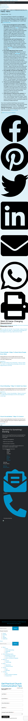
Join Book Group (9, 666)
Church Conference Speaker (11, 658)
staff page (17, 53)
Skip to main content (13, 0)
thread (4, 633)
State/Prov (4, 707)
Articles (8, 451)
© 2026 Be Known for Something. (14, 621)
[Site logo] (6, 10)
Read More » (3, 361)
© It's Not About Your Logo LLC (14, 623)
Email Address (5, 698)
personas (10, 47)
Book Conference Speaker (11, 674)
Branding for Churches (10, 655)
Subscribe (7, 670)
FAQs (8, 452)
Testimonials (8, 662)
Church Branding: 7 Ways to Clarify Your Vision (13, 386)
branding (5, 634)
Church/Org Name (6, 703)
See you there (14, 110)
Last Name (4, 694)
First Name (4, 689)
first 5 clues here (6, 22)
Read (6, 669)
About (8, 449)
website (4, 637)
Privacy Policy (6, 463)
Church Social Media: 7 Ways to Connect (12, 416)
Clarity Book (8, 665)
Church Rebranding (9, 650)
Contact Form (8, 676)
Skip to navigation (4, 0)
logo (4, 636)
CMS (17, 27)
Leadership (7, 651)
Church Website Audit (10, 656)
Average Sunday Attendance (8, 712)
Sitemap (5, 462)
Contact (9, 453)
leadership (5, 638)
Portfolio (7, 661)
